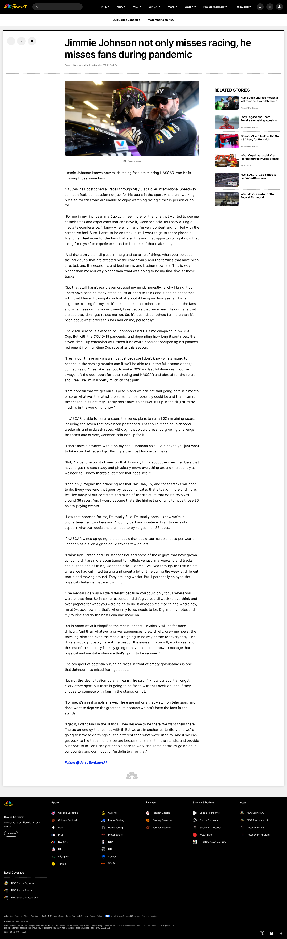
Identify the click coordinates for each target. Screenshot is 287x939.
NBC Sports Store (56, 916)
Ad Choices (82, 916)
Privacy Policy (96, 916)
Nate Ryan (246, 166)
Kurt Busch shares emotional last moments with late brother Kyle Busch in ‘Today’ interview (260, 99)
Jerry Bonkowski (75, 65)
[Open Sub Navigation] (109, 7)
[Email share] (32, 41)
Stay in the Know (14, 817)
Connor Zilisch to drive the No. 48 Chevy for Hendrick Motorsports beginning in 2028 (260, 137)
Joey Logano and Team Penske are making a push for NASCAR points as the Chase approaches (259, 118)
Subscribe (11, 833)
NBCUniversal (22, 921)
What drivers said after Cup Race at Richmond (258, 195)
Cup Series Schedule (126, 19)
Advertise (8, 916)
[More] (260, 6)
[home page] (16, 7)
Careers (18, 916)
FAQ (44, 916)
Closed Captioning (32, 916)
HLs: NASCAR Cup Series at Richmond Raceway (258, 176)
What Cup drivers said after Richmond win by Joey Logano (260, 157)
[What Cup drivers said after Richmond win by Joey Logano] (227, 160)
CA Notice (134, 916)
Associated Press (249, 108)
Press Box (70, 916)
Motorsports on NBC (161, 19)
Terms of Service (149, 916)
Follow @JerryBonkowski (86, 762)
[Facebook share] (11, 41)
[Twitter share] (21, 41)
